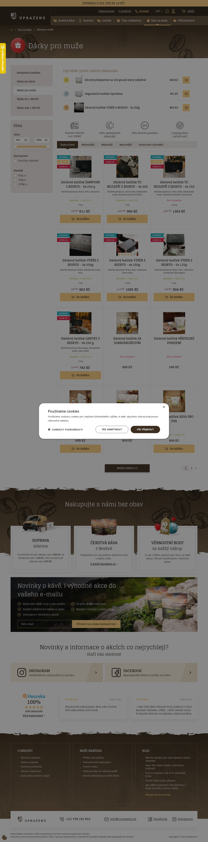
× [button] (163, 407)
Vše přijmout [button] (145, 429)
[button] (65, 429)
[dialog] (104, 421)
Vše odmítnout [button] (112, 429)
